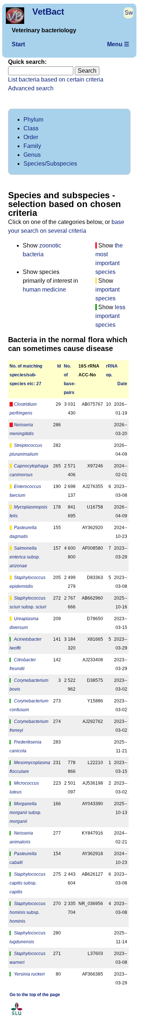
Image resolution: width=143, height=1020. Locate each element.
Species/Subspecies (50, 163)
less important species (110, 316)
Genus (32, 155)
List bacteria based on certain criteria (55, 79)
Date (122, 383)
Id (59, 366)
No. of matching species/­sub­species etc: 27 (26, 375)
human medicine (44, 289)
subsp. (25, 557)
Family (32, 146)
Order (30, 137)
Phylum (33, 119)
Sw (129, 13)
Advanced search (31, 88)
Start (18, 44)
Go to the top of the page (35, 994)
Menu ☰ (118, 44)
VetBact (48, 12)
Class (30, 128)
